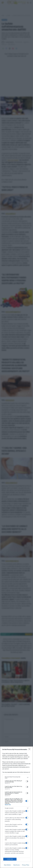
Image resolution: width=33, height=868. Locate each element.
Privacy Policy (25, 865)
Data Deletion (7, 865)
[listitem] (16, 777)
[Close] (29, 749)
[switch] (27, 781)
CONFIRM (10, 859)
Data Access (16, 865)
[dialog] (16, 807)
